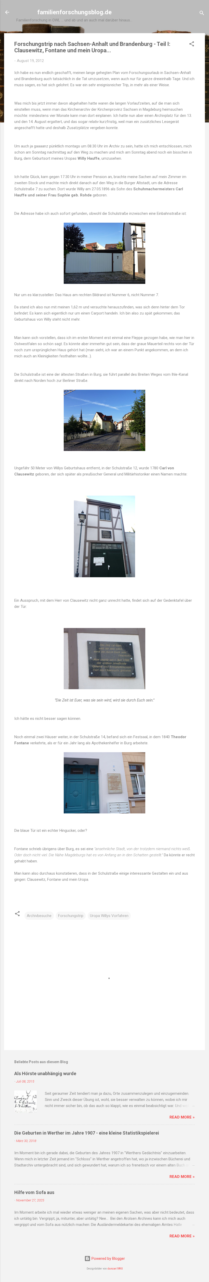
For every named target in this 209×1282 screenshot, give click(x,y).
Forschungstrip (70, 915)
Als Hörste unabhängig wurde (45, 1073)
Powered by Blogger (107, 1258)
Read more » (182, 1117)
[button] (192, 45)
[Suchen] (202, 14)
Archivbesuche (39, 915)
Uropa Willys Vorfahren (109, 915)
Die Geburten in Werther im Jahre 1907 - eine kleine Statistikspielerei (86, 1133)
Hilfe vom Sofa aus (34, 1192)
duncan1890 (115, 1268)
